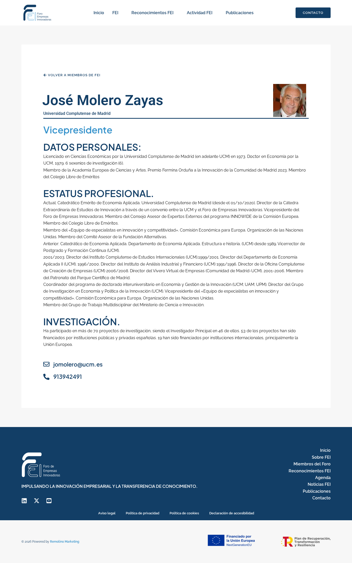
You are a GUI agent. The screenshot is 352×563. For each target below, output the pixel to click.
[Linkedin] (24, 501)
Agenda (323, 477)
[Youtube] (49, 501)
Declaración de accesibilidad (231, 513)
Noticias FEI (319, 484)
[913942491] (46, 377)
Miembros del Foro (312, 464)
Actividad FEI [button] (199, 12)
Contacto (321, 498)
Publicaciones (240, 12)
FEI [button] (115, 12)
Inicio (99, 12)
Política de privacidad (142, 513)
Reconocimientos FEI (152, 12)
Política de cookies (184, 513)
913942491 (67, 376)
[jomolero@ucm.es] (46, 364)
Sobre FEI (321, 457)
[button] (120, 13)
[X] (36, 501)
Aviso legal (106, 513)
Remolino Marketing (64, 541)
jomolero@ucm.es (78, 364)
